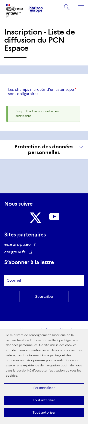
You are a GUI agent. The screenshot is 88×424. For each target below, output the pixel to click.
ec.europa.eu (17, 244)
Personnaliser (44, 388)
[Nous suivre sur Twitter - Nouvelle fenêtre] (35, 217)
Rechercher (67, 7)
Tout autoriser (44, 412)
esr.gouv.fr (16, 252)
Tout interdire (44, 400)
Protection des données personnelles (43, 149)
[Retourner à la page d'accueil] (14, 11)
